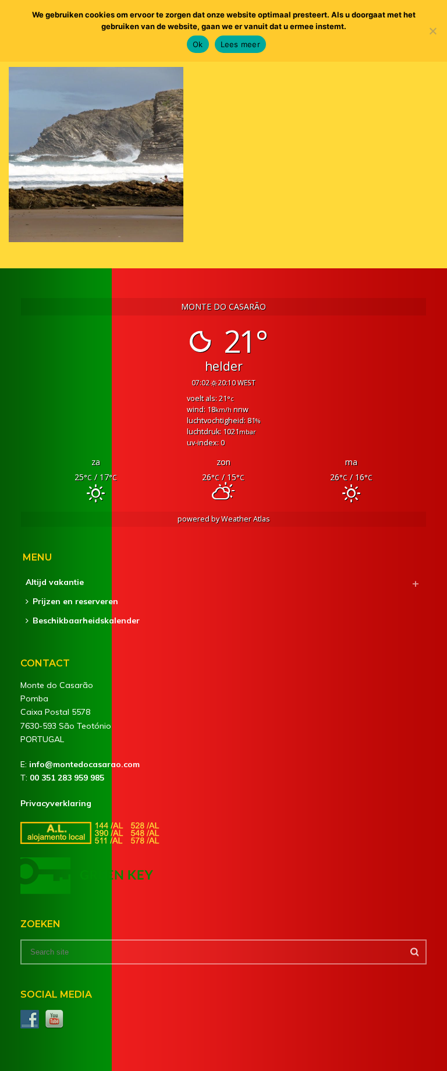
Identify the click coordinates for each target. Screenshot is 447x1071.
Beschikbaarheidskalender (86, 620)
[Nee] (432, 31)
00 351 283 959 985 (67, 777)
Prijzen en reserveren (75, 601)
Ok (198, 44)
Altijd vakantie (55, 582)
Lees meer (240, 44)
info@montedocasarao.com (84, 764)
